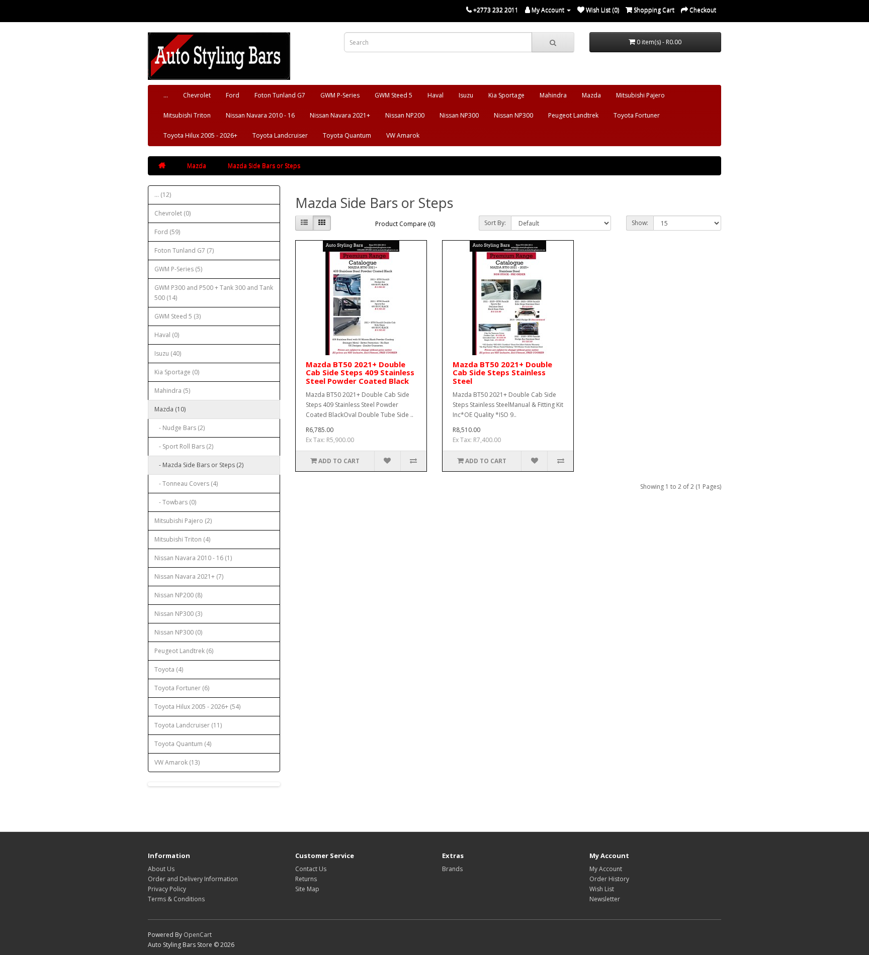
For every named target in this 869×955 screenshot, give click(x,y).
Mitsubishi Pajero (640, 95)
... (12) (162, 194)
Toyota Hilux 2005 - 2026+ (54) (197, 706)
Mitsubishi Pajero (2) (183, 520)
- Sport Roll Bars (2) (183, 446)
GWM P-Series (340, 95)
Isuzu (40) (167, 353)
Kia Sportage (506, 95)
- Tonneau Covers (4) (186, 483)
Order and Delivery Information (193, 879)
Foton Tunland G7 (279, 95)
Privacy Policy (167, 889)
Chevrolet (197, 95)
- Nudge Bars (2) (179, 427)
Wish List (601, 889)
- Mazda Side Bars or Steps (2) (198, 465)
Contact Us (310, 869)
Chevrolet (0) (172, 213)
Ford (232, 95)
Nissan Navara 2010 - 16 (260, 115)
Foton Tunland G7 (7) (184, 250)
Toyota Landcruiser (280, 135)
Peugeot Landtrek (573, 115)
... (165, 95)
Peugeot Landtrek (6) (183, 651)
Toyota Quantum (347, 135)
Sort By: (495, 223)
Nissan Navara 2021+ (340, 115)
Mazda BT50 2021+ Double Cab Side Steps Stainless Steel (502, 372)
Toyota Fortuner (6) (181, 688)
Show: (640, 223)
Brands (452, 869)
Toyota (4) (168, 669)
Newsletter (604, 899)
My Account (605, 869)
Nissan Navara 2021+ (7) (188, 576)
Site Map (307, 889)
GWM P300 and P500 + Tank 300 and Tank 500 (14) (213, 292)
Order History (609, 879)
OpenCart (198, 934)
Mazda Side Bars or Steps (264, 165)
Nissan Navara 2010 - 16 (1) (193, 558)
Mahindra (553, 95)
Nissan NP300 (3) (178, 613)
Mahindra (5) (172, 390)
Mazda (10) (170, 409)
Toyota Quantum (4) (182, 743)
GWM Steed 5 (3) (177, 316)
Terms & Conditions (176, 899)
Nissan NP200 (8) (178, 595)
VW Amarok (402, 135)
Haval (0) (166, 335)
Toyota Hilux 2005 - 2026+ (200, 135)
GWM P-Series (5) (178, 269)
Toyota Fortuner (637, 115)
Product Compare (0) (405, 224)
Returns (306, 879)
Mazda (591, 95)
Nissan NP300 (459, 115)
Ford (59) (167, 232)
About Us (161, 869)
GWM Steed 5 (393, 95)
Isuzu (466, 95)
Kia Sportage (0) (176, 372)
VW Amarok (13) (177, 762)
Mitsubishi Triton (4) (182, 539)
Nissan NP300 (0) (178, 632)
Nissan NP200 (404, 115)
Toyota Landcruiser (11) (188, 725)
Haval (435, 95)
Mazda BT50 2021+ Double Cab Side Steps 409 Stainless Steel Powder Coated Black (360, 372)
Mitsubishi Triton (187, 115)
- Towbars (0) (175, 502)
